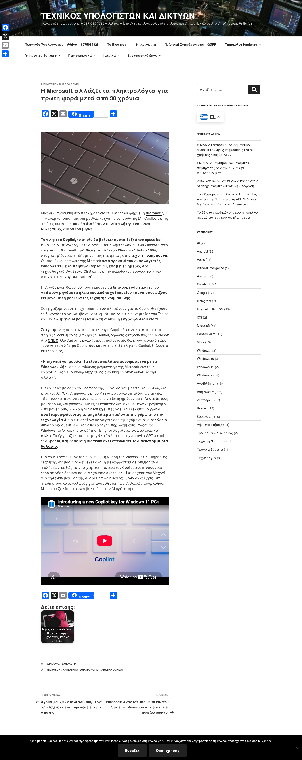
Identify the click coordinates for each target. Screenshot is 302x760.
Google (202, 292)
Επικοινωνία (145, 44)
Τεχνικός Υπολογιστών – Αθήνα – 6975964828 (62, 44)
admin (75, 84)
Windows (53, 663)
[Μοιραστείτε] (5, 53)
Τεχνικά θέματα (210, 449)
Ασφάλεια (205, 391)
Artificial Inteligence (210, 268)
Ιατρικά (109, 55)
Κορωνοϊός (205, 416)
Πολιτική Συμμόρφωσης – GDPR (190, 44)
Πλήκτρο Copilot (112, 669)
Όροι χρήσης (168, 750)
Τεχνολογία (68, 663)
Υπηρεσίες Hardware (241, 44)
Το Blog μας (117, 44)
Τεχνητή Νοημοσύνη (212, 441)
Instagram (204, 301)
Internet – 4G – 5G (210, 309)
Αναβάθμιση (206, 383)
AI (198, 243)
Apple (201, 259)
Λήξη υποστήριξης (210, 424)
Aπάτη (202, 276)
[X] (5, 36)
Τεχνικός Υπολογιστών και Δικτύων (118, 15)
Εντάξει (132, 750)
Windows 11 (205, 367)
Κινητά (202, 408)
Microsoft (54, 669)
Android (202, 251)
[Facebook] (5, 27)
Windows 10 (205, 358)
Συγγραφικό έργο (142, 55)
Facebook (204, 284)
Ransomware (206, 334)
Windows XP (205, 375)
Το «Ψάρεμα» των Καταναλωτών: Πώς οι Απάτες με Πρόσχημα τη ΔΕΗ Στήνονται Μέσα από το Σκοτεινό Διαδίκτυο (229, 199)
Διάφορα (204, 400)
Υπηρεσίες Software (41, 55)
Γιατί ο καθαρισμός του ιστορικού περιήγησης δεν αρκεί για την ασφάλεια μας (223, 168)
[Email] (5, 45)
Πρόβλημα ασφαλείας (215, 433)
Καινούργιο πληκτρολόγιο (81, 669)
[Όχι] (296, 747)
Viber (200, 342)
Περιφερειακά (80, 55)
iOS (199, 317)
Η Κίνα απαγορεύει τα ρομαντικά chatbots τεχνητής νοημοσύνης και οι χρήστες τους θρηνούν (225, 149)
